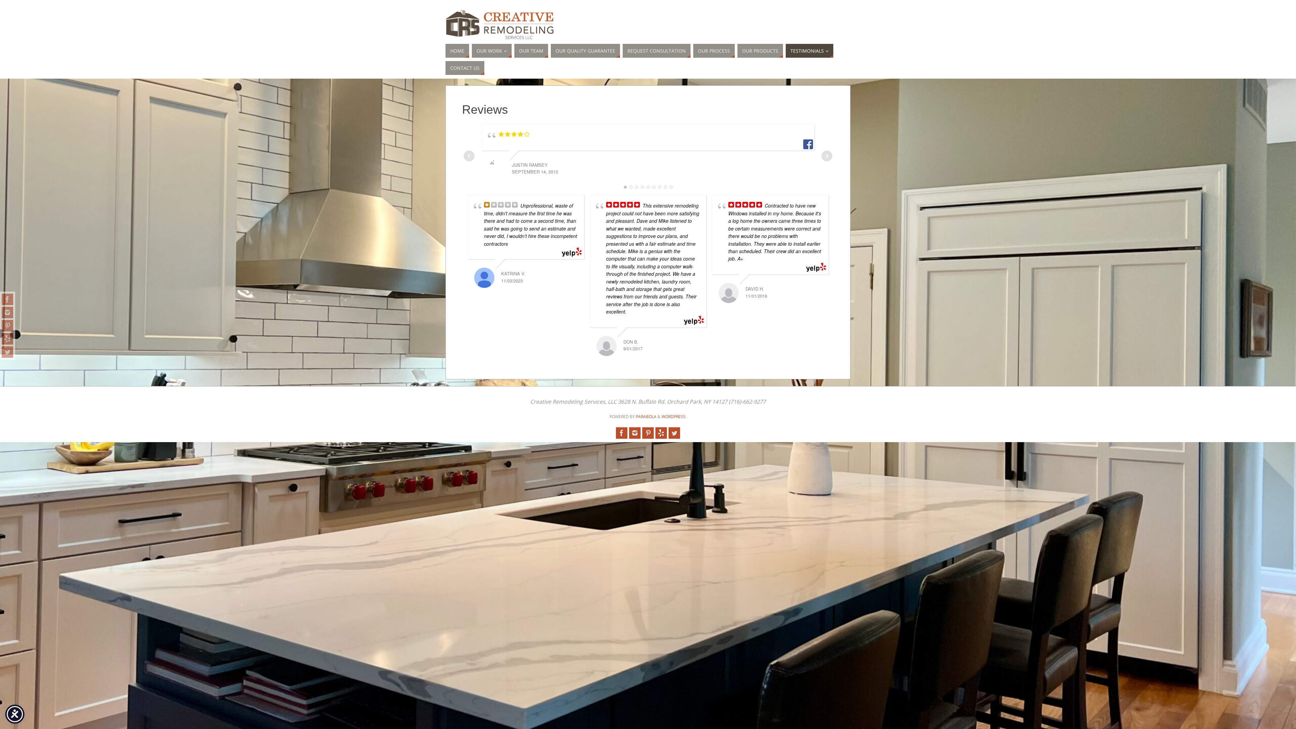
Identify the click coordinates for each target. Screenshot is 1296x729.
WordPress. (674, 417)
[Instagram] (7, 312)
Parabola (646, 417)
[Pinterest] (7, 325)
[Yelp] (7, 339)
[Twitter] (7, 352)
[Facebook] (7, 299)
